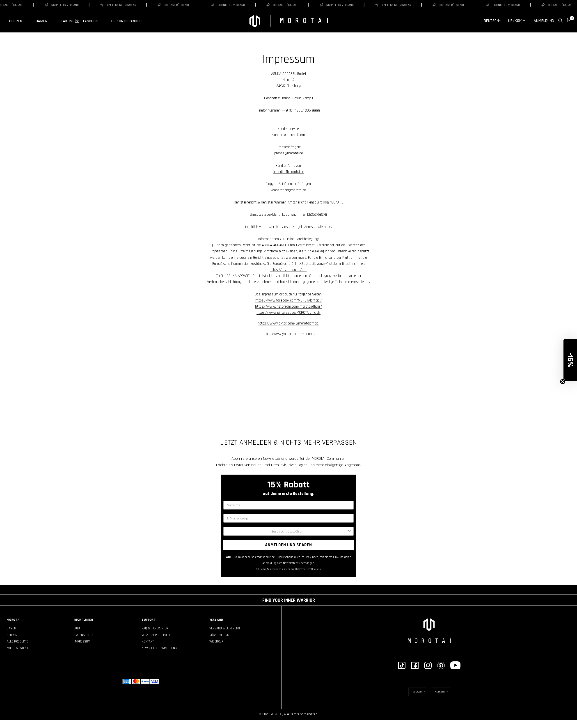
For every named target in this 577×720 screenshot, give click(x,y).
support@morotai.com (288, 135)
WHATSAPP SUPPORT (156, 635)
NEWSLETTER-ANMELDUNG (159, 648)
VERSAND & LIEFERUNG (224, 628)
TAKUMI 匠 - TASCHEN (79, 21)
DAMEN (41, 21)
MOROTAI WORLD (18, 648)
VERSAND (216, 619)
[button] (570, 360)
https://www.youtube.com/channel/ (288, 333)
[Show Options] (349, 531)
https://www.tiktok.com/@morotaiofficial (288, 323)
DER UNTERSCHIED (126, 21)
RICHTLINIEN (83, 619)
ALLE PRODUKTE (17, 641)
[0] (568, 21)
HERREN (15, 21)
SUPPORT (149, 619)
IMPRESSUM (82, 641)
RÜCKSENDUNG (219, 635)
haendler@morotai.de (288, 171)
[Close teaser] (563, 381)
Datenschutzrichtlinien (306, 569)
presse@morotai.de (288, 153)
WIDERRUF (216, 641)
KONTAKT (148, 641)
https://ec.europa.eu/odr (288, 269)
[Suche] (560, 21)
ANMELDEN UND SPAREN (288, 545)
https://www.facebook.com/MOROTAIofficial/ (288, 300)
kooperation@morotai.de (289, 190)
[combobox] (287, 531)
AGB (77, 628)
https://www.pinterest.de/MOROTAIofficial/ (288, 312)
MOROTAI (14, 619)
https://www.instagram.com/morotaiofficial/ (288, 306)
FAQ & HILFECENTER (155, 628)
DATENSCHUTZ (83, 635)
